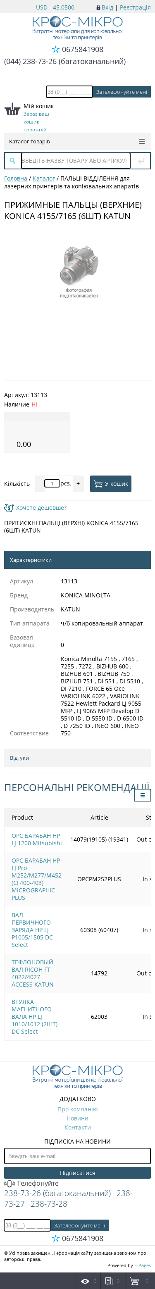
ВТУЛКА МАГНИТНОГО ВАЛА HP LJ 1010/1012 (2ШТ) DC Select (34, 1016)
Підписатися (77, 1173)
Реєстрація (135, 7)
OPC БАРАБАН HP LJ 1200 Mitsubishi (37, 839)
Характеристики (31, 560)
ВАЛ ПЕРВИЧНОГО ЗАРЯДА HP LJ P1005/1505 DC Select (32, 930)
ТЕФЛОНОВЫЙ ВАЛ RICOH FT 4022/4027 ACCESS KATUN (33, 973)
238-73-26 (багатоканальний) (57, 1193)
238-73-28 (49, 1204)
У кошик (116, 483)
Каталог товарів (29, 141)
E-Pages (142, 1265)
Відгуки (19, 757)
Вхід (107, 7)
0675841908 (82, 49)
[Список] (142, 795)
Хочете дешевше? (41, 507)
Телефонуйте (37, 1183)
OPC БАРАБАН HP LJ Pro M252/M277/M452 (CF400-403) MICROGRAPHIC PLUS (37, 878)
